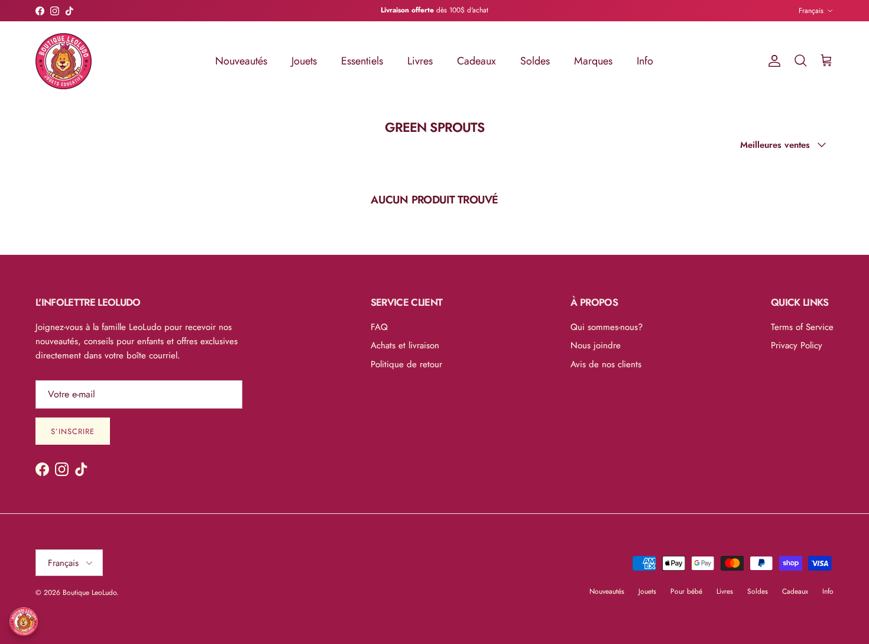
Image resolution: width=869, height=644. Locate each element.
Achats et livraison (405, 345)
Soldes (535, 61)
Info (645, 61)
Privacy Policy (796, 345)
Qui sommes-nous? (606, 327)
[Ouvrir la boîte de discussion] (23, 621)
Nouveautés (241, 61)
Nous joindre (595, 345)
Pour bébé (686, 591)
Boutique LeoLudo (89, 592)
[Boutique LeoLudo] (63, 61)
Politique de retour (406, 364)
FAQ (379, 327)
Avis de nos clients (605, 364)
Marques (593, 61)
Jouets (304, 61)
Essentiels (362, 61)
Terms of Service (802, 327)
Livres (420, 61)
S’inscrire (73, 431)
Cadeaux (476, 61)
